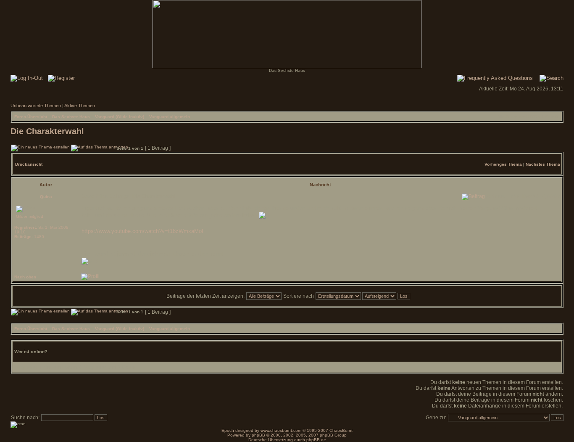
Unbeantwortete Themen (36, 105)
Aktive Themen (79, 105)
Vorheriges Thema (503, 164)
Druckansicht (28, 164)
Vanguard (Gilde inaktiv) (119, 116)
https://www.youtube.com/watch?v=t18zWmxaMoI (142, 231)
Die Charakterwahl (47, 131)
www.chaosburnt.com (281, 430)
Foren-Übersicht (30, 116)
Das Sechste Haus (71, 116)
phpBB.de (316, 439)
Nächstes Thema (543, 164)
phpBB (258, 435)
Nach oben (25, 277)
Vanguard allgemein (169, 116)
